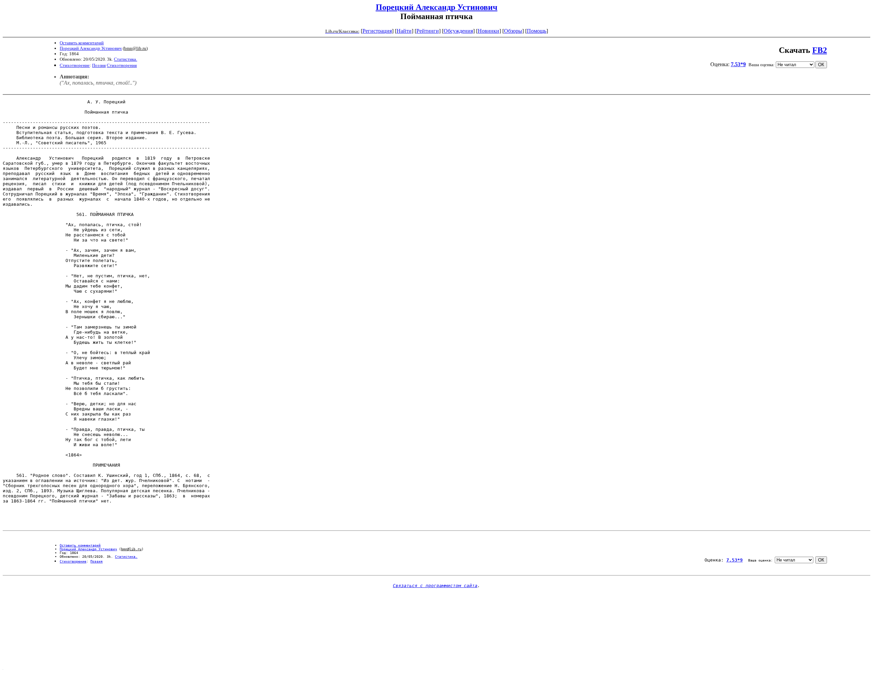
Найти (404, 31)
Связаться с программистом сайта (435, 585)
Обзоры (513, 31)
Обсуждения (458, 31)
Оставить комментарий (82, 42)
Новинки (488, 31)
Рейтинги (427, 31)
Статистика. (125, 59)
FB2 (819, 50)
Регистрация (377, 31)
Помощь (536, 31)
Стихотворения (122, 65)
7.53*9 (738, 64)
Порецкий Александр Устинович (437, 7)
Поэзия (99, 65)
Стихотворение (75, 65)
